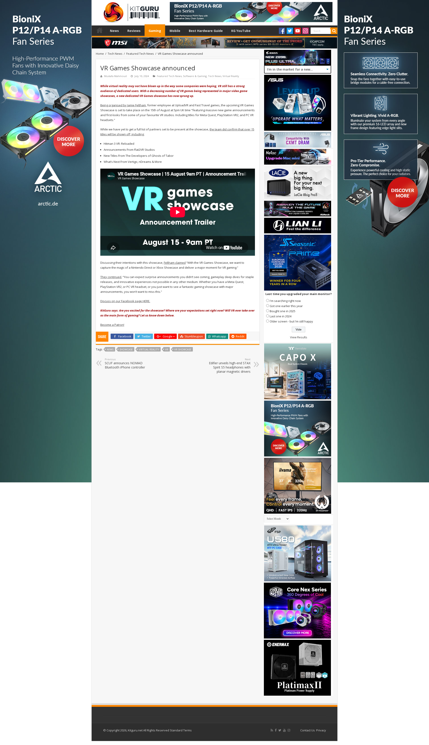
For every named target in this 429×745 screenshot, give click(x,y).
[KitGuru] (131, 10)
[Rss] (271, 730)
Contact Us (307, 730)
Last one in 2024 (280, 316)
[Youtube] (297, 31)
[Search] (334, 30)
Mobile (175, 31)
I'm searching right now (285, 301)
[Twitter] (290, 31)
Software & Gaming (195, 76)
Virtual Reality (231, 76)
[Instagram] (305, 31)
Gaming (155, 31)
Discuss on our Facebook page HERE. (125, 301)
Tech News (115, 54)
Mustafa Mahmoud (115, 76)
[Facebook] (282, 31)
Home (99, 30)
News (114, 31)
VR (166, 349)
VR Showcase (182, 349)
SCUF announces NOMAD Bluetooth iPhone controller (125, 363)
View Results (298, 337)
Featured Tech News (140, 54)
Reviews (134, 31)
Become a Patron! (112, 325)
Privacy (321, 730)
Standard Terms (181, 730)
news (110, 349)
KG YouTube (240, 31)
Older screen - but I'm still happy (291, 321)
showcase (126, 349)
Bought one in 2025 (282, 311)
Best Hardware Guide (206, 31)
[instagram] (289, 730)
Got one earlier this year (286, 306)
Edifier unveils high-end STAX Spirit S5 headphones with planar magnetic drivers (229, 366)
